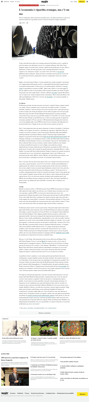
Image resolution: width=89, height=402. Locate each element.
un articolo (61, 71)
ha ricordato (62, 266)
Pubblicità (20, 393)
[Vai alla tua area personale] (87, 1)
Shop (71, 1)
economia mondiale (39, 308)
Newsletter (6, 1)
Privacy (27, 393)
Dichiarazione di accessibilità (65, 393)
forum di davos (52, 308)
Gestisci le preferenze (37, 393)
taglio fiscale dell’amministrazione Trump (55, 136)
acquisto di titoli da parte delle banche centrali (40, 295)
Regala (75, 1)
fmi (46, 308)
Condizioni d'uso (50, 393)
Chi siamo (13, 393)
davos (25, 308)
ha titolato (50, 97)
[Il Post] (44, 1)
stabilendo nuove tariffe (62, 233)
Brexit (43, 241)
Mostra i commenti (44, 313)
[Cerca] (15, 1)
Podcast (12, 1)
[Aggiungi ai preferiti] (27, 23)
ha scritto (54, 93)
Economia (42, 5)
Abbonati (81, 1)
